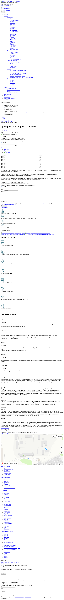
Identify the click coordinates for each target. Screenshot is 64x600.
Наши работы (7, 94)
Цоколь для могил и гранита (17, 76)
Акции (5, 553)
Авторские (13, 28)
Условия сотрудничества (10, 98)
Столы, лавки (13, 66)
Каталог (6, 16)
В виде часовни (14, 49)
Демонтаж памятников (10, 545)
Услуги (5, 87)
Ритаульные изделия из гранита (18, 73)
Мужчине (12, 24)
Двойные (12, 38)
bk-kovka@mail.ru (6, 5)
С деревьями (13, 30)
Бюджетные (13, 34)
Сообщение (4, 201)
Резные (12, 21)
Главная (6, 14)
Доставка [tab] (7, 152)
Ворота (12, 80)
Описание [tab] (6, 149)
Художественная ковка (16, 74)
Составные (13, 45)
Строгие (12, 44)
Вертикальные (14, 18)
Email (2, 189)
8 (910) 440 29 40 (14, 562)
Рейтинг (3, 191)
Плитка (12, 53)
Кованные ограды (15, 62)
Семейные (13, 32)
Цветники (12, 55)
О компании (7, 97)
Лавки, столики (14, 52)
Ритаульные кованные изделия (18, 70)
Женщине (12, 23)
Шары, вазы (13, 58)
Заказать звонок (5, 102)
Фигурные (13, 39)
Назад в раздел (4, 207)
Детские (12, 37)
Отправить (3, 598)
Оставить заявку (6, 10)
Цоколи (12, 56)
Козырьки (12, 83)
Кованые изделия (5, 466)
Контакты (6, 99)
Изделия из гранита (12, 51)
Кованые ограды (8, 469)
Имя (2, 188)
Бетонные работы (11, 88)
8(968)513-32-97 (5, 562)
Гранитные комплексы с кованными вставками (22, 71)
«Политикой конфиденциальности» (8, 204)
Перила (12, 85)
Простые (12, 27)
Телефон (6, 111)
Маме (11, 41)
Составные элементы (15, 59)
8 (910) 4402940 (6, 8)
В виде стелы (13, 25)
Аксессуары (13, 67)
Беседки (12, 63)
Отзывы (6, 95)
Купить (3, 146)
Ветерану (12, 35)
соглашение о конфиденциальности (26, 112)
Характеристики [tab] (8, 151)
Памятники (10, 17)
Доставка (6, 554)
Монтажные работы (12, 92)
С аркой (12, 48)
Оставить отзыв (5, 428)
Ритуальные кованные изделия (12, 548)
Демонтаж (9, 91)
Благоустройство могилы (13, 90)
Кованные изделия (12, 60)
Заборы (12, 81)
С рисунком (13, 46)
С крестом (12, 42)
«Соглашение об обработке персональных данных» (36, 203)
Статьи (5, 556)
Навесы (12, 84)
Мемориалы (13, 64)
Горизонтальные (14, 20)
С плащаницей (14, 31)
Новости (6, 557)
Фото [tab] (5, 130)
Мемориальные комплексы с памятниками (21, 77)
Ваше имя (6, 109)
